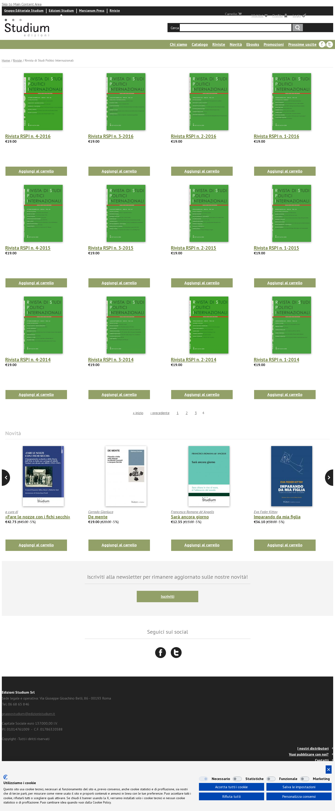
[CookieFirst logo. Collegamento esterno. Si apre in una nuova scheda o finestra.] (5, 777)
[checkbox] (203, 779)
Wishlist (257, 15)
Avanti (6, 477)
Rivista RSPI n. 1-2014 (276, 359)
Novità (236, 44)
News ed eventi (15, 53)
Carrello (231, 14)
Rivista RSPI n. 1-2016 (276, 136)
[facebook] (322, 44)
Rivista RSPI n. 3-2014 (111, 359)
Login (297, 15)
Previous (329, 477)
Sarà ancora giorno (190, 517)
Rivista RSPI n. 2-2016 (193, 136)
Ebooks (252, 44)
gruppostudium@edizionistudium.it (28, 713)
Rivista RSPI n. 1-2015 (276, 248)
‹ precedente (160, 413)
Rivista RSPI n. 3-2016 (111, 136)
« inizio (138, 413)
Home (6, 60)
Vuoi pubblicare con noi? (309, 754)
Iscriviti (167, 596)
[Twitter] (329, 44)
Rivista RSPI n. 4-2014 (28, 359)
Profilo (277, 15)
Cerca (175, 28)
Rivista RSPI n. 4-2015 (28, 248)
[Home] (27, 38)
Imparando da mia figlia (277, 517)
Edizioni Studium (61, 10)
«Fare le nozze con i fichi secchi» (37, 517)
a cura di (11, 511)
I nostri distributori (313, 748)
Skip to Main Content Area (21, 4)
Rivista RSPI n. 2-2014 (193, 359)
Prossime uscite (302, 44)
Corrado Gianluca (100, 511)
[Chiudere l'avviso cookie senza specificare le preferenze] (329, 769)
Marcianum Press (91, 10)
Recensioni (43, 53)
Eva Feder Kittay (266, 511)
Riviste (115, 10)
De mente (98, 517)
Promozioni (274, 44)
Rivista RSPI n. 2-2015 (193, 248)
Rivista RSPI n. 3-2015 (111, 248)
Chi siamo (178, 44)
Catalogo (200, 44)
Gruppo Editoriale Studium (24, 10)
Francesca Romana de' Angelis (192, 511)
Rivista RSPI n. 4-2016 (28, 136)
